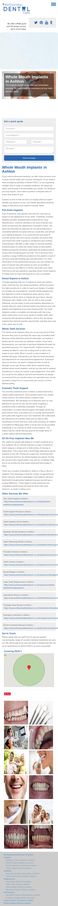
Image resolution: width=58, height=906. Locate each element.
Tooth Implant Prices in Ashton (18, 868)
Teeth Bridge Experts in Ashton (19, 887)
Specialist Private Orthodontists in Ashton (23, 895)
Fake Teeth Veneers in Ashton (18, 881)
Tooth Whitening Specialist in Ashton (21, 876)
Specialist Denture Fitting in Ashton (20, 890)
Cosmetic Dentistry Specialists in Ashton (23, 873)
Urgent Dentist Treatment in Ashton (19, 900)
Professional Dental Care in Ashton (18, 855)
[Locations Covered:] (3, 4)
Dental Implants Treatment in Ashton (21, 865)
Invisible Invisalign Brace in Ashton (20, 898)
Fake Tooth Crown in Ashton (18, 884)
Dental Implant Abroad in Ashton (17, 903)
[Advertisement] (29, 51)
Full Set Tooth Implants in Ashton (20, 863)
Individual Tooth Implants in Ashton (20, 860)
